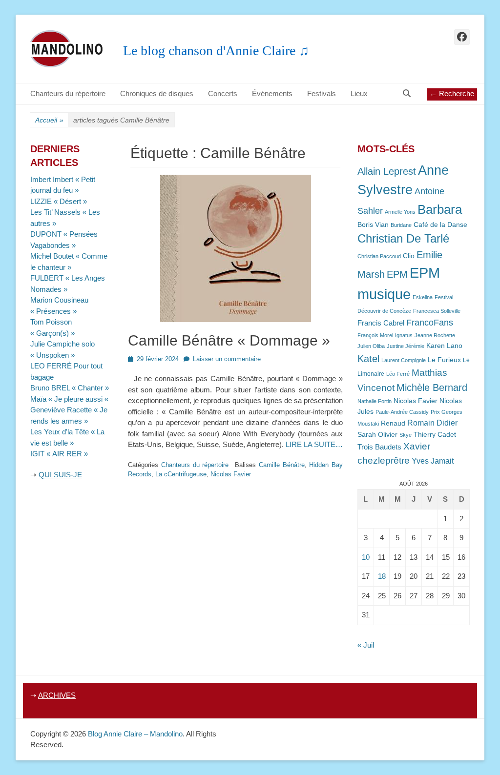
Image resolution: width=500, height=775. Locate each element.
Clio (409, 256)
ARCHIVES (57, 695)
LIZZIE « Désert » (58, 201)
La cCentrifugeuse (181, 474)
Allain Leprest (386, 171)
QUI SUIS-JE (60, 474)
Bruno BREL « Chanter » (69, 388)
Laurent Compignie (403, 360)
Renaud (393, 423)
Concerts (222, 93)
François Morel (375, 335)
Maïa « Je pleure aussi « (70, 399)
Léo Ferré (398, 374)
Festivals (321, 93)
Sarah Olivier (377, 434)
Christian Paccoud (379, 256)
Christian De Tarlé (403, 238)
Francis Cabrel (380, 323)
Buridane (401, 225)
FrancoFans (429, 322)
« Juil (365, 645)
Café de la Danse (440, 224)
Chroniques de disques (156, 93)
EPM (397, 274)
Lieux (359, 93)
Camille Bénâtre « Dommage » (229, 340)
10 (366, 557)
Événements (272, 93)
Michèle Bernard (431, 387)
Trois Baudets (379, 447)
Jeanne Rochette (435, 335)
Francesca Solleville (436, 311)
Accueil (49, 120)
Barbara (439, 209)
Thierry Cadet (435, 434)
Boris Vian (373, 224)
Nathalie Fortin (374, 401)
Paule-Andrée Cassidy (402, 412)
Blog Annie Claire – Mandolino (135, 734)
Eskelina (423, 297)
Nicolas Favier (230, 474)
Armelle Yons (400, 212)
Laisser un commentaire (227, 359)
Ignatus (404, 335)
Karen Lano (444, 345)
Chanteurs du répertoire (67, 93)
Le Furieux (444, 360)
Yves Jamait (433, 461)
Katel (368, 358)
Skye (405, 435)
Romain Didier (432, 423)
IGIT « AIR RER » (59, 453)
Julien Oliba (371, 346)
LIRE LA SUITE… (314, 444)
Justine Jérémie (405, 346)
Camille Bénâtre (282, 465)
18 (382, 576)
